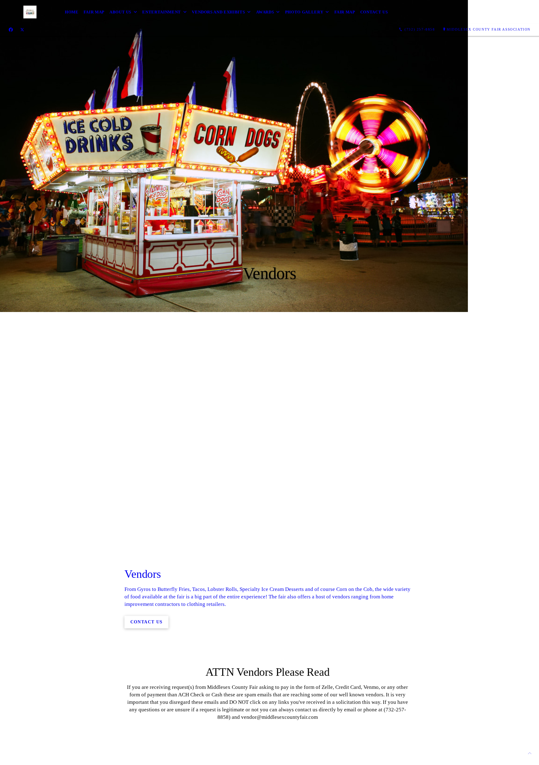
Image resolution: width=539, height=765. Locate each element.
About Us (120, 12)
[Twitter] (22, 29)
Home (72, 12)
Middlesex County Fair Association (489, 29)
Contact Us (374, 12)
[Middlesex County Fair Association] (11, 12)
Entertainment (161, 12)
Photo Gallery (304, 12)
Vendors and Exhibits (218, 12)
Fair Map (94, 12)
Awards (265, 12)
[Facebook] (11, 29)
